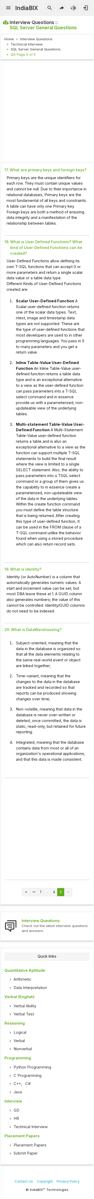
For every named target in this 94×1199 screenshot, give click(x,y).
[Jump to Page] (34, 892)
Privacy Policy (68, 1181)
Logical (20, 1032)
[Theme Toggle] (74, 8)
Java (18, 1092)
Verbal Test (24, 1014)
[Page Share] (62, 8)
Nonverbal (23, 1049)
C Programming (28, 1075)
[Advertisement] (47, 112)
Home (9, 39)
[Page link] (26, 892)
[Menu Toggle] (8, 8)
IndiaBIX (26, 7)
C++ (17, 1083)
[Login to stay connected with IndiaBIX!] (85, 8)
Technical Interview (27, 44)
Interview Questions (36, 39)
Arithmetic (22, 979)
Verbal (19, 1040)
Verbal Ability (25, 1006)
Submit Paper (26, 1153)
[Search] (50, 8)
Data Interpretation (30, 987)
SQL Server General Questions (36, 49)
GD (16, 1110)
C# (28, 1083)
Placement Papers (30, 1145)
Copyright (45, 1181)
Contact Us (24, 1181)
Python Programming (32, 1067)
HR (16, 1118)
